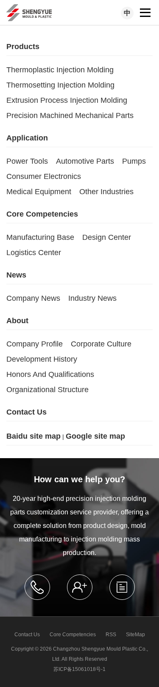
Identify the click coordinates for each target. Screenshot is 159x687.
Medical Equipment (38, 191)
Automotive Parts (85, 161)
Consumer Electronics (43, 176)
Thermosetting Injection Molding (60, 85)
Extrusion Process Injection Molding (66, 100)
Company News (33, 298)
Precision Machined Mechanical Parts (70, 115)
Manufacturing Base (40, 237)
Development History (41, 359)
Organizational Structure (47, 389)
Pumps (134, 161)
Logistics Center (33, 252)
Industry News (92, 298)
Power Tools (27, 161)
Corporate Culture (101, 344)
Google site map (95, 436)
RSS (111, 635)
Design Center (106, 237)
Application (27, 138)
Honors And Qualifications (50, 374)
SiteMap (135, 635)
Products (22, 46)
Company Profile (34, 344)
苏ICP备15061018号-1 (79, 669)
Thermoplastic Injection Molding (60, 70)
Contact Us (26, 412)
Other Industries (106, 191)
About (17, 320)
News (16, 275)
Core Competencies (42, 214)
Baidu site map (33, 436)
